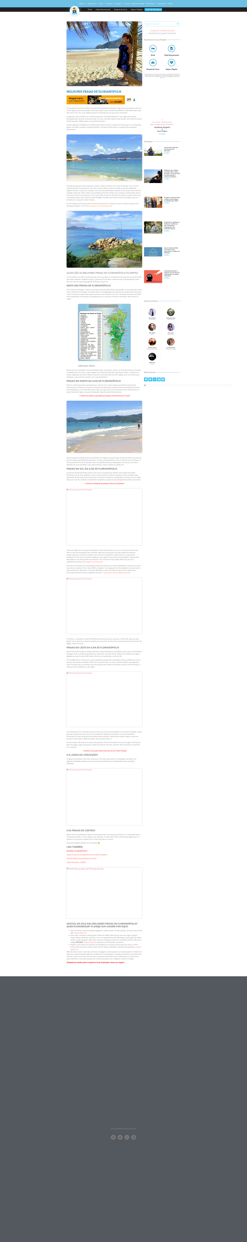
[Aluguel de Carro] (152, 62)
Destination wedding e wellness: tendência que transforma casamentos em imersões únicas (172, 225)
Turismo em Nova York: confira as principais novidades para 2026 (172, 199)
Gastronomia (92, 3)
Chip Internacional (103, 9)
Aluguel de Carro (120, 9)
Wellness (109, 3)
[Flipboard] (159, 379)
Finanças (118, 3)
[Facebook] (146, 379)
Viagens (81, 3)
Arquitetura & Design (137, 3)
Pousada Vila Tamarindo (93, 562)
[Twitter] (150, 379)
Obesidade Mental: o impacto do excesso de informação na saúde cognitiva (172, 273)
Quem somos (162, 3)
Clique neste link (90, 942)
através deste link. (80, 933)
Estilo (101, 3)
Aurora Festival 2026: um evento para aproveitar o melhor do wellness (172, 250)
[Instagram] (154, 379)
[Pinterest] (163, 379)
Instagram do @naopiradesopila (100, 206)
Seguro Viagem (137, 9)
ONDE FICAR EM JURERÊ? (76, 862)
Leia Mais (162, 134)
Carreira (127, 3)
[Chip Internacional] (171, 48)
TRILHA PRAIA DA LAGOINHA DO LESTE (81, 858)
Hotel (90, 9)
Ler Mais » (167, 153)
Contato (170, 3)
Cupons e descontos (162, 32)
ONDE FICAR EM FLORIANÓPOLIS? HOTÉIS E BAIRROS (87, 855)
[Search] (177, 24)
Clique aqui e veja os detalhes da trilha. (117, 573)
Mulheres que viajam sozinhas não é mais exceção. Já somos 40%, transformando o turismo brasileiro (172, 173)
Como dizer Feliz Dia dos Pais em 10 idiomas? (171, 149)
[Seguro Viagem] (171, 62)
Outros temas (150, 3)
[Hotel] (152, 48)
